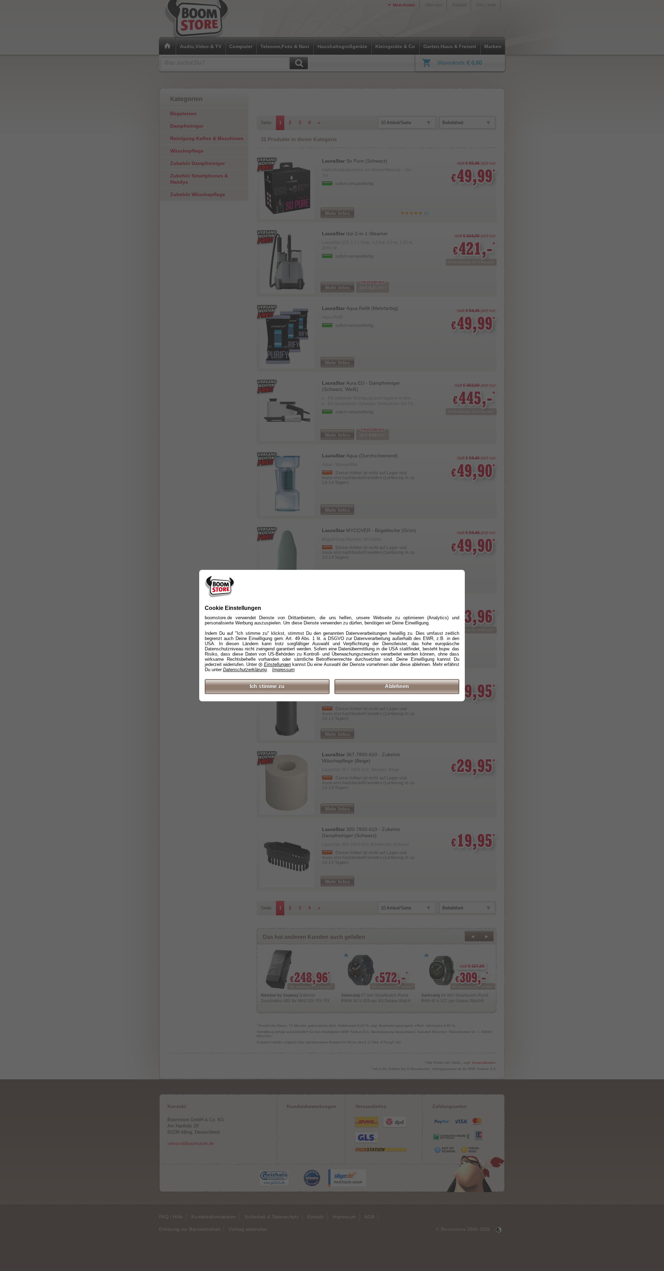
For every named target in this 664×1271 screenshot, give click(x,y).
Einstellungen (277, 664)
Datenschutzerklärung (245, 670)
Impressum (283, 670)
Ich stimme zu (267, 686)
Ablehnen (397, 686)
